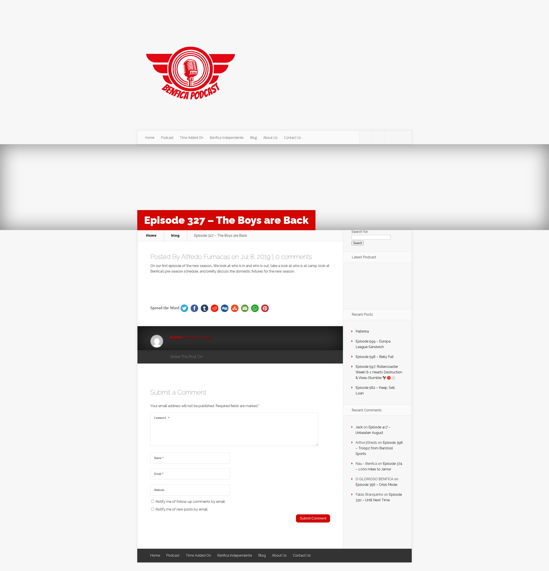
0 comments (293, 257)
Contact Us (292, 137)
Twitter (226, 357)
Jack (359, 427)
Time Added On (191, 137)
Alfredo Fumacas (205, 257)
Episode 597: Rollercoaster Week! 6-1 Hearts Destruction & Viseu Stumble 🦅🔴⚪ (379, 372)
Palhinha (362, 331)
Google (210, 357)
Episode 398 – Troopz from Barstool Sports (379, 448)
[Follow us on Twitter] (365, 137)
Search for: (359, 232)
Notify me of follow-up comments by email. (190, 502)
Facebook (218, 357)
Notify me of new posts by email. (181, 509)
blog (175, 235)
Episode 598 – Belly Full (375, 357)
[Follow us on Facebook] (378, 137)
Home (149, 137)
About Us (270, 137)
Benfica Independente (227, 137)
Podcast (167, 137)
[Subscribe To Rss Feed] (391, 137)
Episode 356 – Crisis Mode (376, 485)
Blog (253, 137)
